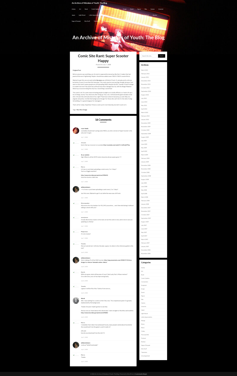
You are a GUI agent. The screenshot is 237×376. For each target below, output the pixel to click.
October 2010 (145, 88)
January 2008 (145, 204)
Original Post (77, 70)
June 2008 (144, 186)
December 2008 (145, 165)
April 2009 (144, 151)
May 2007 (144, 232)
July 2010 (144, 98)
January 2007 (145, 246)
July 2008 (144, 183)
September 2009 (146, 133)
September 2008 (146, 176)
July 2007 (144, 225)
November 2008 (145, 169)
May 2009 (144, 147)
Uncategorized (107, 21)
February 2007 (145, 243)
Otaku (127, 15)
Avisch (83, 298)
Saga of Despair (76, 21)
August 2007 (145, 222)
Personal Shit (137, 15)
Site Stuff (87, 21)
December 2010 (145, 80)
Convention (106, 9)
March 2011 (144, 70)
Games (153, 9)
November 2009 (145, 126)
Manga (106, 15)
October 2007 (145, 214)
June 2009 (144, 144)
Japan (73, 15)
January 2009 (145, 162)
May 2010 (144, 105)
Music (113, 15)
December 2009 (145, 123)
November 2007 (145, 211)
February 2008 (145, 200)
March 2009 (144, 155)
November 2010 (145, 84)
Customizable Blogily (141, 374)
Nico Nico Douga (81, 110)
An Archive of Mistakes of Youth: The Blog (89, 3)
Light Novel (82, 15)
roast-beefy (84, 128)
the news (99, 80)
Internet (160, 9)
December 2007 (145, 207)
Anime (73, 9)
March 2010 (144, 112)
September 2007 (146, 218)
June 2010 (144, 102)
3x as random (85, 155)
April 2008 (144, 193)
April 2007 (144, 236)
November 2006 (145, 253)
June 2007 (144, 229)
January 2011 (145, 77)
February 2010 (145, 116)
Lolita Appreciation (94, 15)
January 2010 (145, 119)
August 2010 (145, 95)
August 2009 (145, 137)
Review (155, 15)
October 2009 (145, 130)
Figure (139, 9)
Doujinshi (116, 9)
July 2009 (144, 140)
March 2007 (144, 239)
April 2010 (144, 109)
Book (86, 9)
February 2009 (145, 158)
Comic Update (95, 9)
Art (80, 9)
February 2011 (145, 73)
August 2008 (145, 179)
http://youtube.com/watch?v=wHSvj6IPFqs (116, 145)
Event (132, 9)
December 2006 (145, 250)
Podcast (146, 15)
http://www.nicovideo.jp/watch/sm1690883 (94, 313)
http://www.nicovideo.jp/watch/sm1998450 (94, 175)
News (120, 15)
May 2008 (144, 190)
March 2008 (144, 197)
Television (97, 21)
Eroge (124, 9)
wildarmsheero (85, 187)
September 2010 (146, 91)
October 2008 (145, 172)
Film (146, 9)
